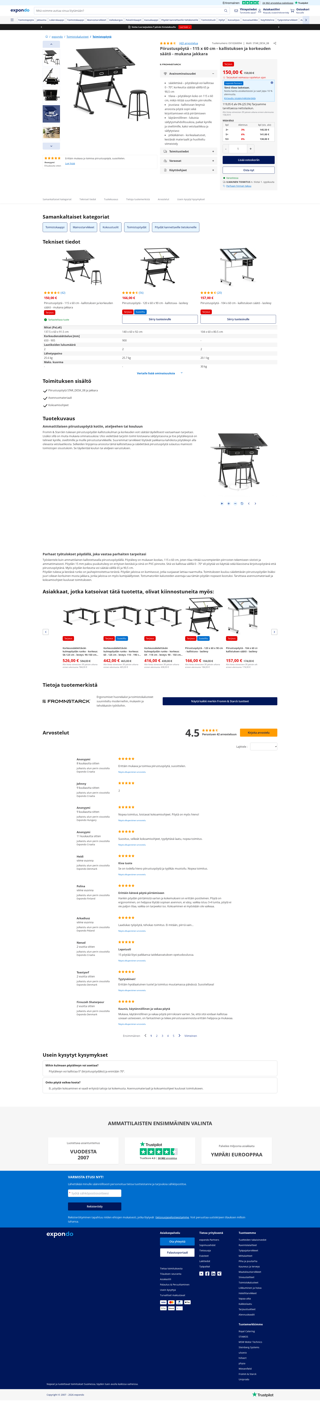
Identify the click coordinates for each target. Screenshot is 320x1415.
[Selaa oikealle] (278, 27)
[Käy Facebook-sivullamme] (207, 1274)
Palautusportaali (177, 1252)
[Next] (51, 146)
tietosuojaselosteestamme (172, 1217)
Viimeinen (190, 1036)
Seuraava (180, 1036)
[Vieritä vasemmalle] (41, 27)
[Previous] (51, 44)
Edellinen (146, 1036)
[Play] (222, 504)
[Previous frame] (249, 504)
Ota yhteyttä (177, 1241)
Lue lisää (70, 163)
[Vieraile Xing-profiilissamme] (219, 1274)
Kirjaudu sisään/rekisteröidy (240, 98)
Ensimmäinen (131, 1036)
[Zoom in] (229, 504)
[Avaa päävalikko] (12, 20)
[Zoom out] (235, 504)
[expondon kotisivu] (46, 37)
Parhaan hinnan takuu (238, 185)
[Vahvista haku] (226, 10)
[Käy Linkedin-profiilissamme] (213, 1274)
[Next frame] (255, 504)
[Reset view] (242, 504)
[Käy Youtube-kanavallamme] (201, 1274)
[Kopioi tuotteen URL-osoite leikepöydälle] (274, 43)
